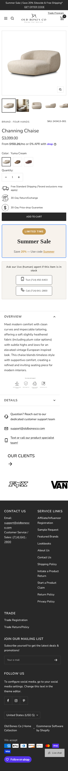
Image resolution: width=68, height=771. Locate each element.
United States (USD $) (20, 715)
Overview (13, 317)
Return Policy (45, 594)
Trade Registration (16, 620)
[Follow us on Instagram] (16, 700)
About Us (43, 550)
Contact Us (44, 557)
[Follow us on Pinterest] (24, 700)
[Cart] (62, 18)
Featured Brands (47, 537)
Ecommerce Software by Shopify (49, 728)
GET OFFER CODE (34, 7)
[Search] (12, 18)
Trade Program (56, 13)
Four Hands (20, 121)
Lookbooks (44, 544)
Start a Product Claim (46, 585)
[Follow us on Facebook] (8, 700)
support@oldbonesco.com (27, 428)
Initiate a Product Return (48, 573)
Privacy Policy (46, 601)
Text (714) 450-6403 (37, 280)
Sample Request (47, 530)
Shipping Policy (47, 564)
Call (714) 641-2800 (36, 290)
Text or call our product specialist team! (32, 440)
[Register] (55, 660)
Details (11, 400)
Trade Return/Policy (16, 627)
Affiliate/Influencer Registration (49, 520)
